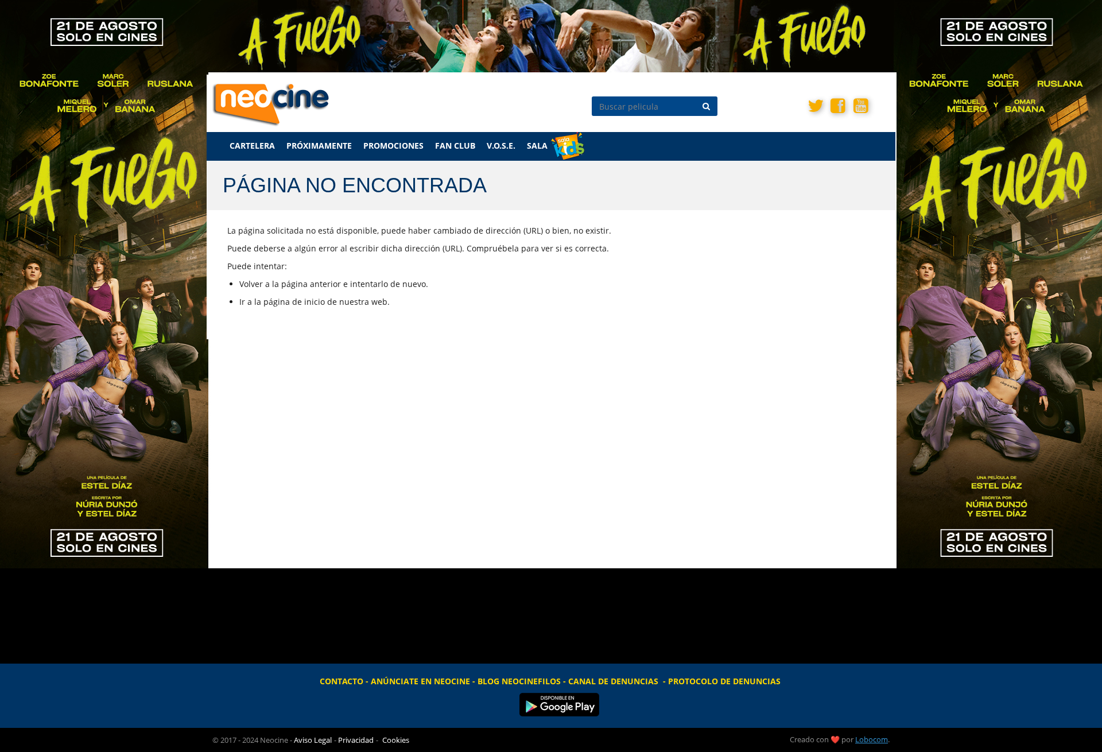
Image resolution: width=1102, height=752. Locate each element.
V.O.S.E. (501, 145)
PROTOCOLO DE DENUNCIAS (724, 681)
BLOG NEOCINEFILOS (519, 681)
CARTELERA (252, 145)
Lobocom (871, 739)
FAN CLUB (455, 145)
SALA (537, 145)
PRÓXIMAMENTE (319, 145)
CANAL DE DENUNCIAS (613, 681)
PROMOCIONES (393, 145)
